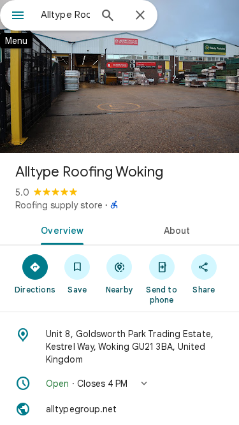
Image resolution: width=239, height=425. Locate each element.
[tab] (60, 229)
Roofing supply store (59, 205)
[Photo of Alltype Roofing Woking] (119, 76)
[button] (119, 383)
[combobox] (65, 14)
